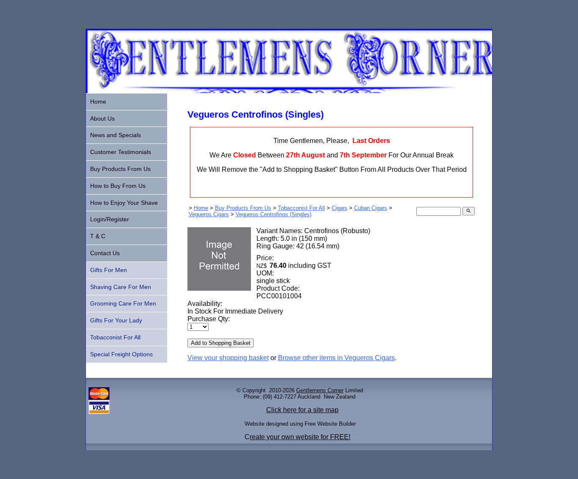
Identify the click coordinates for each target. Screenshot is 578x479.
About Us (102, 118)
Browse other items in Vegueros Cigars (336, 357)
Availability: (204, 303)
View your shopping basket (228, 357)
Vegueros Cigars (209, 214)
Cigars (339, 208)
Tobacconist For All (301, 208)
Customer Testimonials (120, 152)
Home (201, 208)
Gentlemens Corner (320, 390)
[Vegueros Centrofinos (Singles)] (219, 288)
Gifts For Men (108, 270)
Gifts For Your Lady (116, 320)
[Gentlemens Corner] (289, 90)
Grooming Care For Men (123, 303)
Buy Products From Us (243, 208)
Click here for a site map (302, 409)
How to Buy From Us (118, 185)
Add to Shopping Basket (220, 343)
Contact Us (105, 253)
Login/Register (109, 219)
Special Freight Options (121, 354)
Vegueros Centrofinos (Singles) (273, 214)
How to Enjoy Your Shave (124, 202)
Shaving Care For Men (120, 287)
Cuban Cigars (370, 208)
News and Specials (115, 135)
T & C (97, 236)
